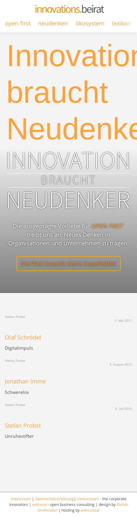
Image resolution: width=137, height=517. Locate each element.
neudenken (53, 23)
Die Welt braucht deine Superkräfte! (68, 263)
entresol (39, 504)
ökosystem (90, 23)
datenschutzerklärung (54, 498)
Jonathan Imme (25, 381)
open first (18, 23)
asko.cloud (90, 510)
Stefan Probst (23, 425)
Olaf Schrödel (23, 337)
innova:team (88, 498)
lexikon (121, 23)
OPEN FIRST (107, 226)
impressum (21, 498)
